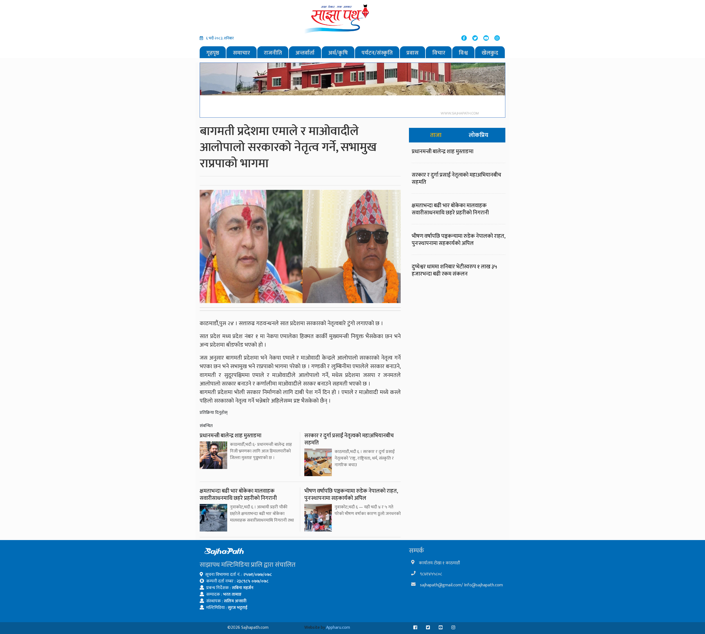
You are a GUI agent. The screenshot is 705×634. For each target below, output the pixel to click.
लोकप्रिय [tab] (478, 135)
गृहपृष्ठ (212, 53)
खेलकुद (490, 53)
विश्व (463, 53)
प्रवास (412, 53)
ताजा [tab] (435, 135)
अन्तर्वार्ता (304, 53)
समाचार (241, 53)
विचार (438, 53)
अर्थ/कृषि (338, 53)
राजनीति (273, 53)
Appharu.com (338, 627)
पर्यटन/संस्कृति (377, 53)
